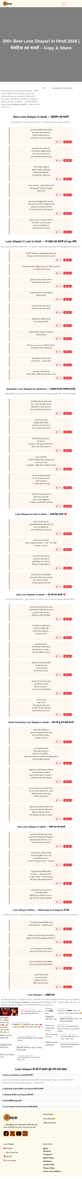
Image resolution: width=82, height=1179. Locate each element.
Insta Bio (9, 1148)
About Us (47, 1151)
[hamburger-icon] (63, 3)
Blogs (45, 1148)
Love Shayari (11, 1160)
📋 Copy (67, 142)
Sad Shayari (48, 1114)
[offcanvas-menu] (80, 3)
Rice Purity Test (12, 1152)
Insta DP (9, 1156)
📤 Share (59, 142)
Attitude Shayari (49, 1123)
